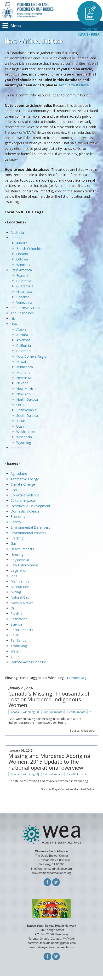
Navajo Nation (22, 603)
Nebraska (23, 377)
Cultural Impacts (23, 500)
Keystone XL (20, 560)
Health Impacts (22, 549)
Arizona (22, 334)
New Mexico (26, 388)
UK (13, 318)
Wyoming (23, 442)
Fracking (17, 538)
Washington (25, 431)
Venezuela (24, 302)
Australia (17, 232)
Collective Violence (25, 495)
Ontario (22, 254)
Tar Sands (18, 640)
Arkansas (23, 340)
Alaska (21, 329)
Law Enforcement (24, 565)
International (20, 447)
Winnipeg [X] (31, 712)
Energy (16, 522)
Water (15, 651)
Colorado (23, 351)
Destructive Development (30, 506)
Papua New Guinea (25, 307)
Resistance (19, 619)
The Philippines (22, 313)
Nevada (22, 383)
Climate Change (23, 484)
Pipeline (17, 613)
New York (23, 394)
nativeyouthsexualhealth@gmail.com (52, 943)
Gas (14, 543)
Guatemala (24, 286)
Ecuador (22, 275)
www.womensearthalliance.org (52, 873)
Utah (20, 426)
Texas (21, 420)
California (23, 345)
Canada (16, 237)
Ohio (20, 404)
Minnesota (24, 367)
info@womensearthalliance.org (51, 868)
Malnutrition (20, 586)
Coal (14, 490)
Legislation (19, 570)
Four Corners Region (32, 356)
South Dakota (27, 415)
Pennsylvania (26, 410)
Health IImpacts (77, 774)
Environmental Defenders (31, 527)
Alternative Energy (25, 479)
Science (16, 624)
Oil (13, 608)
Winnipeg (23, 264)
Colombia (23, 281)
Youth (15, 656)
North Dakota (27, 399)
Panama (22, 297)
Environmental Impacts (28, 533)
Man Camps (20, 581)
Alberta (21, 243)
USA (14, 324)
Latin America (21, 270)
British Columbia (29, 248)
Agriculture (19, 473)
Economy (18, 516)
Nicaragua (24, 291)
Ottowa (22, 259)
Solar (14, 635)
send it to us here (73, 85)
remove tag (76, 677)
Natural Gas (20, 597)
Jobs (14, 576)
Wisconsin (24, 437)
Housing (17, 554)
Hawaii (21, 361)
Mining (16, 592)
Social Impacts (22, 629)
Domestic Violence (25, 511)
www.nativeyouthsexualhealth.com (51, 947)
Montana (23, 372)
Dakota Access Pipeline (29, 662)
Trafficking (19, 646)
